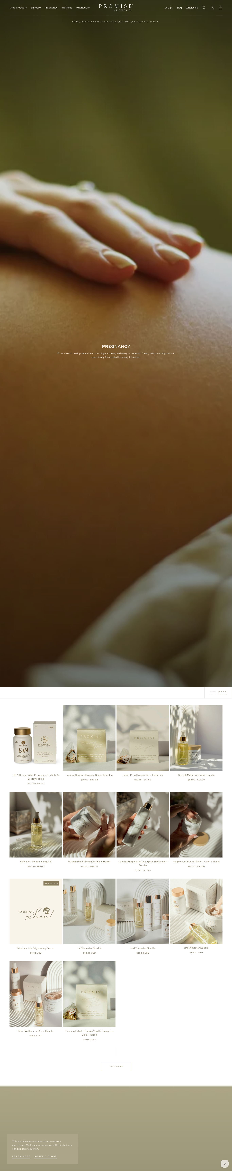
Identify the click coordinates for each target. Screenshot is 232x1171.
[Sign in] (212, 8)
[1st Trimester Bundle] (89, 911)
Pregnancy (51, 7)
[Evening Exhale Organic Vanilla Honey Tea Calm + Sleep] (89, 994)
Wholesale (192, 7)
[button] (169, 8)
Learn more (21, 1156)
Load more (116, 1066)
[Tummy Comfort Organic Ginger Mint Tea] (89, 738)
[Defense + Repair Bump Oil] (36, 824)
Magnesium (83, 7)
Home (75, 22)
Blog (179, 7)
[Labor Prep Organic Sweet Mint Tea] (143, 738)
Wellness (67, 7)
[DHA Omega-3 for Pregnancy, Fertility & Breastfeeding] (36, 738)
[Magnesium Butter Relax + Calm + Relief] (196, 824)
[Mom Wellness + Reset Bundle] (36, 994)
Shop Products (18, 7)
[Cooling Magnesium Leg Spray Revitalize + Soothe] (143, 824)
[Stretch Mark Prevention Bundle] (196, 738)
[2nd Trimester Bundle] (143, 911)
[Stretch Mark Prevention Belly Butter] (89, 824)
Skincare (36, 7)
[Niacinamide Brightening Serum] (36, 911)
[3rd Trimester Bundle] (196, 911)
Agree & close (45, 1156)
